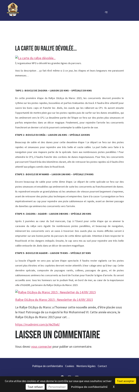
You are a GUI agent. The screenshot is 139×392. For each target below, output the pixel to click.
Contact (102, 366)
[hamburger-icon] (106, 12)
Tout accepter (125, 381)
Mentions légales (86, 366)
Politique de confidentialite (47, 366)
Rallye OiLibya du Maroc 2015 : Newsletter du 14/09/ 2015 (54, 300)
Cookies (69, 366)
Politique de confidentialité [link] (89, 387)
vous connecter (41, 346)
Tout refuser (35, 387)
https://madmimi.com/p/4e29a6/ (37, 324)
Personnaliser (57, 387)
